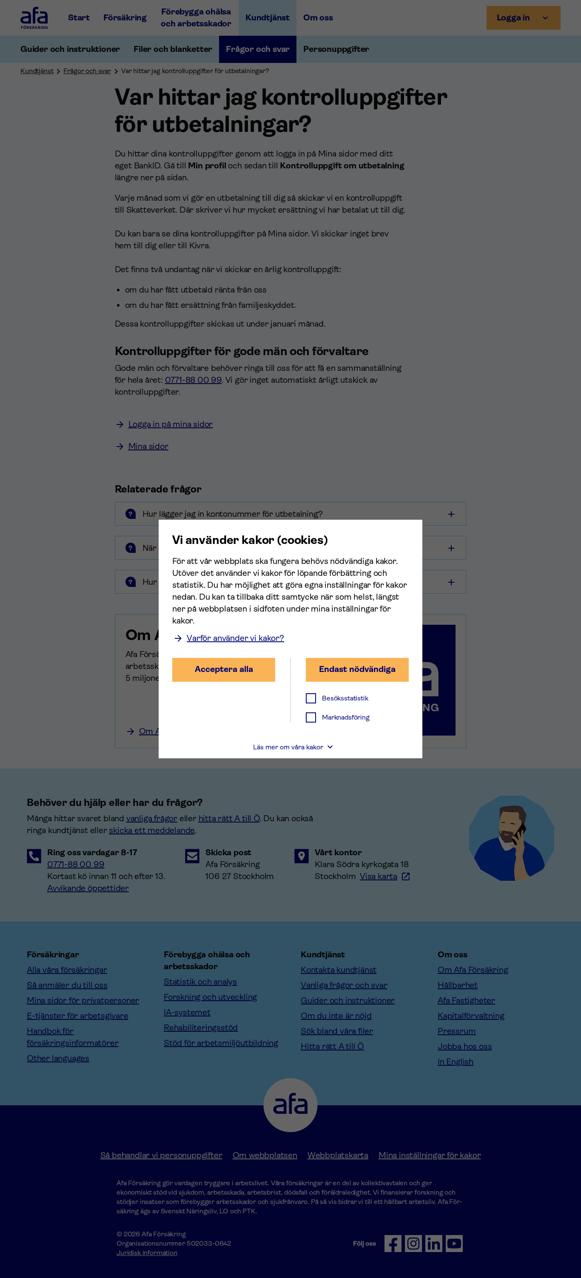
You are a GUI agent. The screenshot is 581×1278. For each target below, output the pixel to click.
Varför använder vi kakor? (235, 638)
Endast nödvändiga (357, 669)
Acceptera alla (224, 669)
